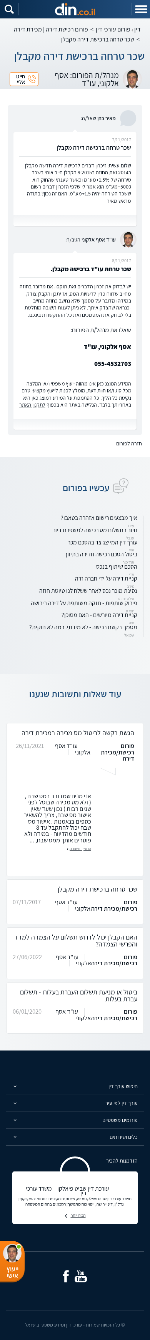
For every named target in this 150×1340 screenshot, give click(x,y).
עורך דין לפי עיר (121, 1103)
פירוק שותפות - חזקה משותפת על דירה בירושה (84, 603)
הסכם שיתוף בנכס (116, 566)
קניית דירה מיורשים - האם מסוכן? (99, 615)
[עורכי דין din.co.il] (75, 9)
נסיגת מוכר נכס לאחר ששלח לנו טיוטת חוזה (88, 591)
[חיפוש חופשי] (9, 9)
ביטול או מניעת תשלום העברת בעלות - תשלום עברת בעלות (78, 995)
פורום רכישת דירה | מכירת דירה (51, 29)
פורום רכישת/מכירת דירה (117, 752)
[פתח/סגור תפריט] (141, 9)
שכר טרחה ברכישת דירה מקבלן (97, 889)
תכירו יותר (78, 1215)
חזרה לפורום (129, 443)
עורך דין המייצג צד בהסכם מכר (102, 542)
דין (137, 29)
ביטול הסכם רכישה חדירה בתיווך (100, 554)
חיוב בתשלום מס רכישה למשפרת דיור (95, 530)
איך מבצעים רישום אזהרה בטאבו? (99, 518)
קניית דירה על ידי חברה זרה (106, 578)
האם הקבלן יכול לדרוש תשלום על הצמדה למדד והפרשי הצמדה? (75, 940)
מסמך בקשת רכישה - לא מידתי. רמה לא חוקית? (83, 627)
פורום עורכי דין (113, 29)
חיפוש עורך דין (123, 1086)
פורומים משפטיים (120, 1119)
